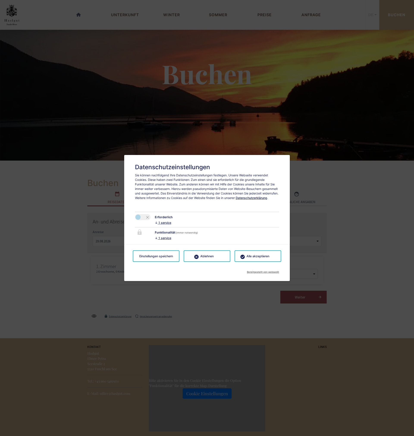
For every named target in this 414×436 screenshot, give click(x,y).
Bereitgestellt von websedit (263, 270)
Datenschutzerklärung (251, 198)
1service (163, 222)
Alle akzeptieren (257, 256)
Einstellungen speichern (156, 256)
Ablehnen (207, 256)
